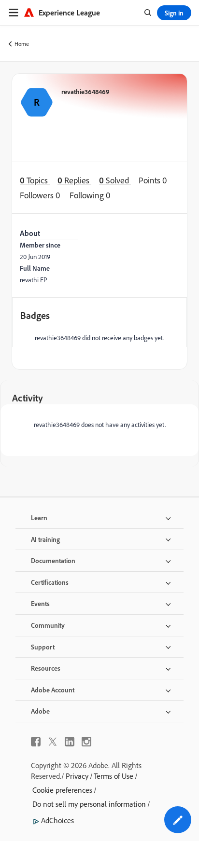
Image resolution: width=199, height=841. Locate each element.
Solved (115, 180)
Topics (35, 180)
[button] (177, 819)
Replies (74, 180)
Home (21, 43)
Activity (27, 398)
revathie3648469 (85, 91)
